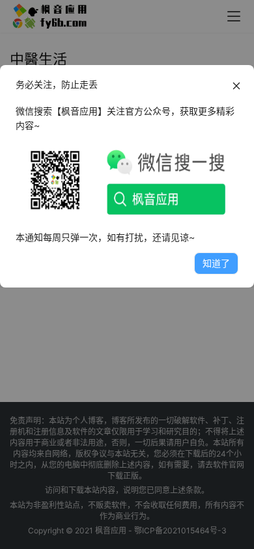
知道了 (216, 263)
